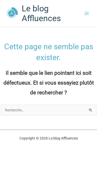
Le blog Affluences (41, 13)
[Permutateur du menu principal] (86, 13)
